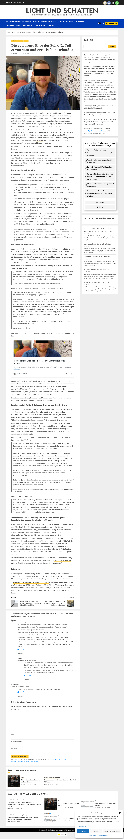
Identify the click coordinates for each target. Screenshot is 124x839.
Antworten (20, 653)
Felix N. (66, 116)
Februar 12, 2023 (24, 54)
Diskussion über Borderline (101, 244)
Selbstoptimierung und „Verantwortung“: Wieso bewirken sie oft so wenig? (23, 818)
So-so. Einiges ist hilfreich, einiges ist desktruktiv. (99, 168)
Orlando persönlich (17, 41)
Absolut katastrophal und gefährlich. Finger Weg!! (100, 185)
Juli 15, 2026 (63, 821)
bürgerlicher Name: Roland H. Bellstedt (43, 177)
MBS (15, 491)
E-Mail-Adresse (16, 741)
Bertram (41, 187)
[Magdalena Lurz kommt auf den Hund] (14, 781)
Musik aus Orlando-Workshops (44, 21)
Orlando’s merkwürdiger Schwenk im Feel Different (60, 781)
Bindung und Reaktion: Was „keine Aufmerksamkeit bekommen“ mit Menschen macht (24, 804)
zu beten (39, 140)
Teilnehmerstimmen (13, 25)
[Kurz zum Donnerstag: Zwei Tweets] (87, 804)
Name (13, 734)
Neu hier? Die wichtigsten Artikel (71, 21)
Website (14, 749)
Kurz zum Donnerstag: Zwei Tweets (105, 804)
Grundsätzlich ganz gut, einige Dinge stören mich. (100, 161)
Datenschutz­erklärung (103, 835)
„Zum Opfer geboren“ (66, 818)
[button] (120, 813)
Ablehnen (96, 831)
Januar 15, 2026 (49, 784)
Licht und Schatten (62, 10)
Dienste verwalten (82, 826)
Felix (23, 121)
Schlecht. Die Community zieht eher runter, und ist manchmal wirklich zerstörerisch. (100, 176)
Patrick (15, 54)
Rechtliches (40, 25)
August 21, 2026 (14, 808)
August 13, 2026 (101, 807)
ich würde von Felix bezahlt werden (34, 138)
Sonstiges (57, 777)
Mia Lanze (53, 187)
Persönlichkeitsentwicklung (15, 800)
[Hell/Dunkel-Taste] (99, 23)
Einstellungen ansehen (112, 831)
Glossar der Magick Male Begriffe (18, 21)
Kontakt (51, 25)
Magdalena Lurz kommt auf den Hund (30, 781)
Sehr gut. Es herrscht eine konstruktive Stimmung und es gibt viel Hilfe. (100, 152)
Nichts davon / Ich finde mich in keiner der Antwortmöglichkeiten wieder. (99, 193)
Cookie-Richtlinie (93, 835)
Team (26, 41)
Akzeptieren (83, 831)
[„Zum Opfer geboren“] (50, 818)
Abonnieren (113, 23)
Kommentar (16, 710)
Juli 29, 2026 (12, 822)
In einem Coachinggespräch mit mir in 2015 (31, 582)
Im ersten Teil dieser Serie (21, 130)
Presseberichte (28, 25)
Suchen (88, 40)
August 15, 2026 (27, 784)
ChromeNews (70, 830)
